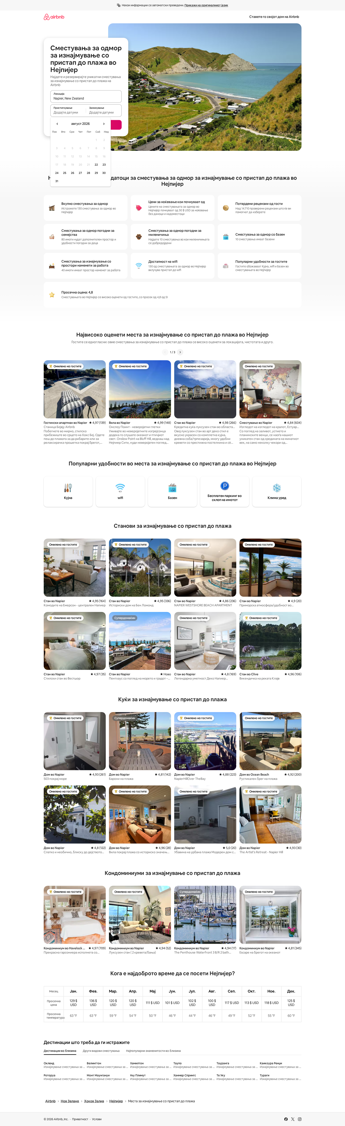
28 (88, 173)
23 (104, 164)
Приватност (80, 1119)
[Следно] (180, 352)
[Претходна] (165, 352)
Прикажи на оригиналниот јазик (206, 5)
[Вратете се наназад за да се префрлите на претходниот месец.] (57, 124)
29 (96, 173)
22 (96, 164)
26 (72, 173)
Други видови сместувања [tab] (101, 1051)
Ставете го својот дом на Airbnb (274, 17)
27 (80, 173)
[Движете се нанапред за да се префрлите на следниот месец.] (104, 124)
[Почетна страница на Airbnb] (54, 16)
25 (64, 173)
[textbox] (68, 112)
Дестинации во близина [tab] (60, 1051)
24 (56, 173)
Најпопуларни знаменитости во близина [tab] (153, 1051)
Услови (97, 1119)
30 (104, 173)
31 (56, 181)
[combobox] (86, 98)
